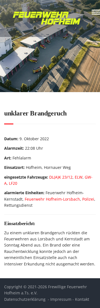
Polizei (88, 199)
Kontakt (82, 299)
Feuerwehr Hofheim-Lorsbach (52, 199)
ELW (78, 177)
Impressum (60, 299)
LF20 (13, 183)
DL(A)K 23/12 (60, 177)
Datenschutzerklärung (25, 299)
